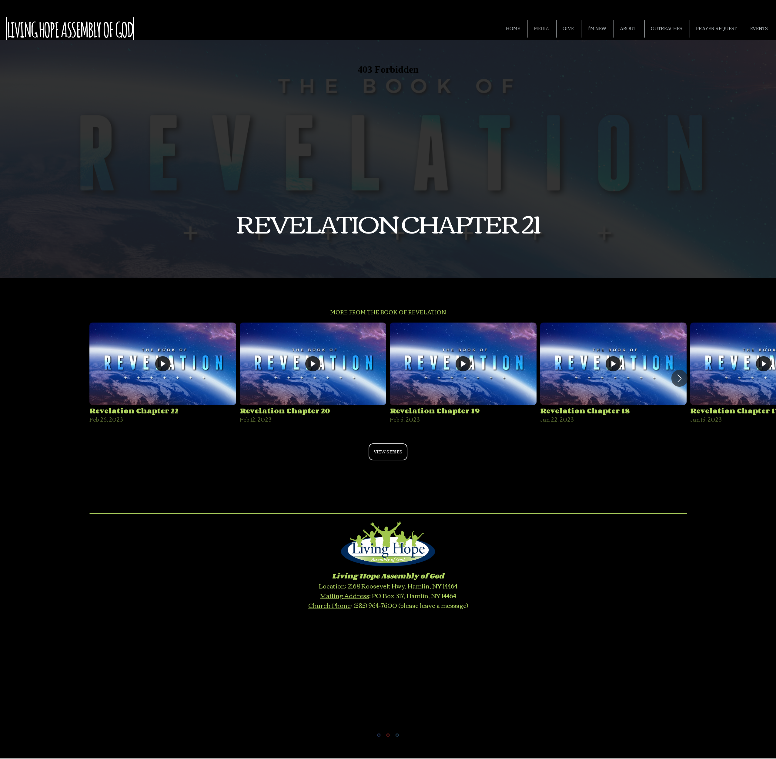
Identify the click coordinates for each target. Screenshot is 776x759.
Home (513, 28)
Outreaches (666, 28)
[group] (162, 374)
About (628, 28)
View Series (388, 452)
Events (759, 28)
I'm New (596, 28)
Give (568, 28)
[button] (679, 378)
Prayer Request (716, 28)
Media (541, 28)
